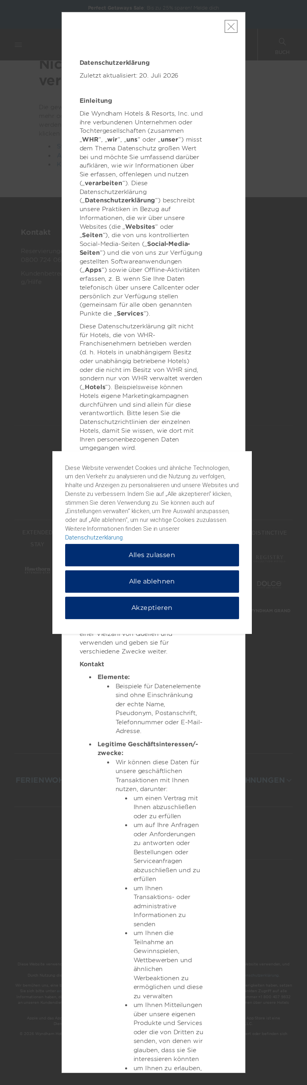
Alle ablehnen (152, 581)
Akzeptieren (152, 607)
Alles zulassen (152, 555)
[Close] (231, 26)
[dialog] (152, 542)
